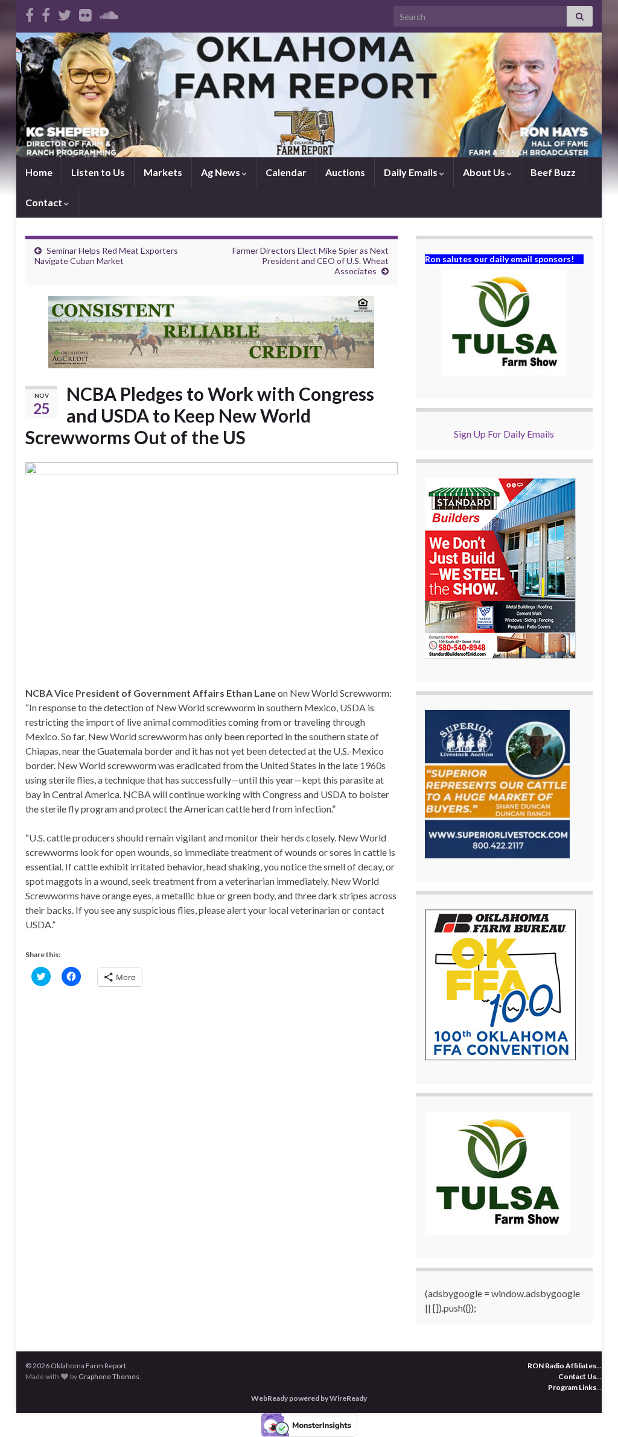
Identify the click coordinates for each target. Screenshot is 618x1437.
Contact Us (577, 1376)
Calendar (286, 172)
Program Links (572, 1387)
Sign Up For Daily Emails (504, 433)
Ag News (221, 172)
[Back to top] (591, 1410)
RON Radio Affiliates (561, 1365)
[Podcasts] (109, 13)
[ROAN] (29, 13)
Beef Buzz (553, 172)
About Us (485, 172)
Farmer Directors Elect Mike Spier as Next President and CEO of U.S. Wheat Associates (310, 260)
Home (39, 172)
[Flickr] (85, 13)
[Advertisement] (211, 1088)
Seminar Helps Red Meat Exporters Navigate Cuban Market (106, 255)
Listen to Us (98, 172)
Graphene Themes (108, 1376)
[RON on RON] (64, 13)
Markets (163, 172)
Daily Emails (411, 172)
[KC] (46, 13)
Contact (44, 202)
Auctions (345, 172)
